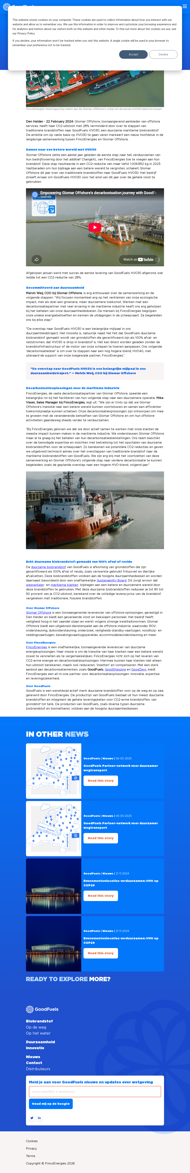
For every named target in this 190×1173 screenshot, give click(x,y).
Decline (163, 54)
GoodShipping (115, 669)
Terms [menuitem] (30, 1156)
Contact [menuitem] (34, 1063)
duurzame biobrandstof (48, 567)
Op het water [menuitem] (38, 1033)
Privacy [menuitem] (31, 1148)
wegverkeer (35, 584)
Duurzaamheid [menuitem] (40, 1042)
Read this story (101, 780)
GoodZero (138, 669)
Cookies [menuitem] (32, 1141)
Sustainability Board (111, 580)
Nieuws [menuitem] (33, 1057)
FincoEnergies (36, 647)
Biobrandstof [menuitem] (39, 1021)
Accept (133, 54)
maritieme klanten (64, 584)
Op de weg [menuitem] (36, 1027)
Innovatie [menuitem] (35, 1048)
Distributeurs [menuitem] (38, 1069)
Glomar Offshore (38, 612)
